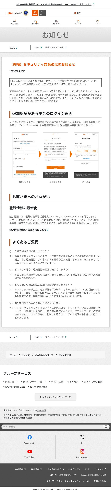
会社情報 (19, 469)
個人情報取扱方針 (55, 469)
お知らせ (26, 354)
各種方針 (73, 469)
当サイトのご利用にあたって (63, 475)
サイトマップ (100, 469)
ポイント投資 (57, 381)
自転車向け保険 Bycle (15, 386)
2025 (37, 47)
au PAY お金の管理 (38, 386)
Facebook (29, 443)
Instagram (81, 457)
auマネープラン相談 (93, 381)
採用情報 (35, 469)
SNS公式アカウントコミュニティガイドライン (68, 480)
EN (80, 13)
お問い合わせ (100, 480)
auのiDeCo (73, 381)
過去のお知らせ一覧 (54, 47)
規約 (87, 469)
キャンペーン (78, 24)
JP (75, 13)
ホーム (13, 354)
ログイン (42, 14)
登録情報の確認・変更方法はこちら (27, 229)
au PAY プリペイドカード (34, 381)
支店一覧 (42, 410)
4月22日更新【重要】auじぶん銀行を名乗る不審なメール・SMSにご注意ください (53, 4)
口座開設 (35, 14)
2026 (12, 47)
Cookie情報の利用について (93, 475)
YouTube (29, 457)
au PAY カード (11, 381)
